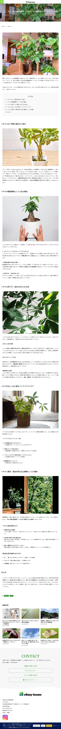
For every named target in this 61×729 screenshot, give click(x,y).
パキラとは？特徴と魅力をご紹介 (16, 99)
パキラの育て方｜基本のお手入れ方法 (17, 104)
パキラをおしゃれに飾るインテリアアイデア (19, 107)
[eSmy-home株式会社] (30, 2)
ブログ (11, 15)
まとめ (9, 112)
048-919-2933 (8, 708)
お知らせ (6, 15)
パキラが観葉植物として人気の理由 (16, 102)
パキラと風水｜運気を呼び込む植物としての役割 (20, 109)
